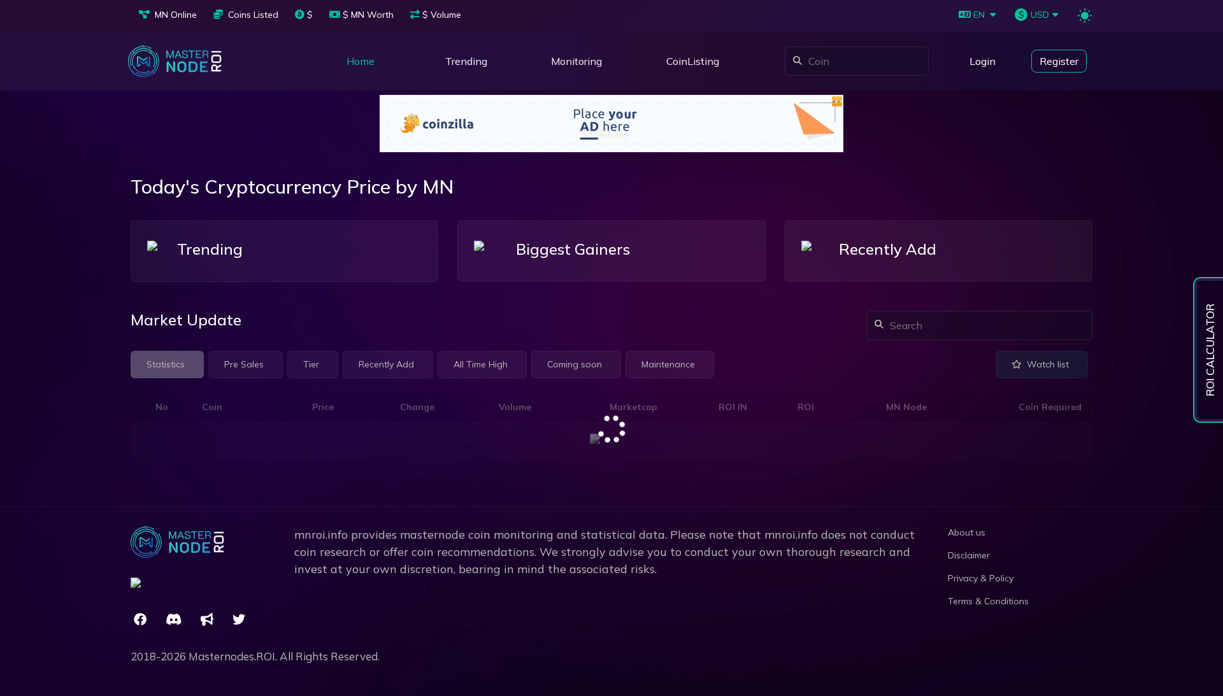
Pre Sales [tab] (244, 364)
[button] (576, 61)
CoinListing (692, 61)
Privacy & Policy (980, 578)
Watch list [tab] (1048, 364)
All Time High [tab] (481, 364)
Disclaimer (969, 555)
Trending (466, 61)
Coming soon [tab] (574, 364)
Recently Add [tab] (386, 364)
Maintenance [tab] (668, 364)
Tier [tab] (311, 364)
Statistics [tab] (166, 364)
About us (966, 532)
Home (361, 61)
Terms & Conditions (988, 601)
